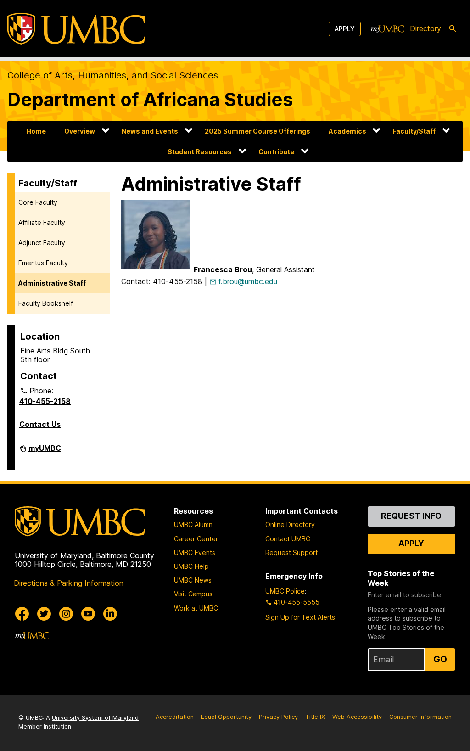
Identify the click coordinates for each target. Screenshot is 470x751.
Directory (425, 28)
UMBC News (193, 580)
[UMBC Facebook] (22, 614)
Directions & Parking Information (68, 583)
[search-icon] (452, 29)
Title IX (315, 716)
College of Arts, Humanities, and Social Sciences (112, 75)
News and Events (150, 131)
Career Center (196, 539)
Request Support (291, 552)
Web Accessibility (357, 716)
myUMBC (44, 452)
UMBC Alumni (194, 524)
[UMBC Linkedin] (110, 614)
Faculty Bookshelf (45, 303)
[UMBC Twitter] (44, 614)
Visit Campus (193, 594)
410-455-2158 (45, 401)
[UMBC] (76, 28)
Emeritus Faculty (43, 263)
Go (440, 659)
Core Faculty (37, 202)
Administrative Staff (52, 283)
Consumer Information (420, 716)
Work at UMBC (196, 608)
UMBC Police (285, 591)
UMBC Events (194, 552)
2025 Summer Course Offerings (257, 131)
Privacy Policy (278, 716)
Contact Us (40, 424)
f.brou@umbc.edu (247, 281)
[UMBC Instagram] (66, 614)
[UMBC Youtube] (88, 614)
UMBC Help (191, 566)
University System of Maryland (95, 717)
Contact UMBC (287, 539)
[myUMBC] (387, 29)
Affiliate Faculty (41, 222)
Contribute (276, 152)
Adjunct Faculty (41, 243)
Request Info (411, 516)
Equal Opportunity (226, 716)
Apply (345, 29)
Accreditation (175, 716)
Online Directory (290, 524)
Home (36, 131)
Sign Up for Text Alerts (300, 617)
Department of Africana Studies (150, 99)
